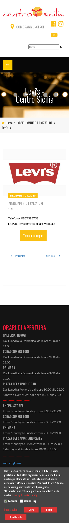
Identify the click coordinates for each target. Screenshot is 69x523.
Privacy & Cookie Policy (24, 495)
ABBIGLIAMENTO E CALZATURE (34, 123)
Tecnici (12, 501)
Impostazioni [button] (11, 510)
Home (9, 123)
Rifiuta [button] (49, 510)
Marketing (30, 501)
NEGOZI (15, 209)
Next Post (51, 256)
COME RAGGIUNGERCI (30, 26)
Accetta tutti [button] (16, 517)
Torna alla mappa (33, 235)
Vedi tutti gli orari (12, 463)
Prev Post (20, 256)
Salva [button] (31, 510)
